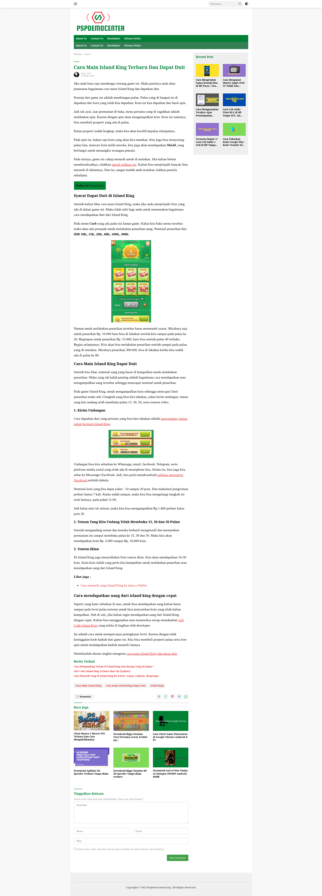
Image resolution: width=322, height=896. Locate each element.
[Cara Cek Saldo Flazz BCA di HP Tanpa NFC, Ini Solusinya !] (234, 99)
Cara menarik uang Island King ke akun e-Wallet (113, 585)
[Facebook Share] (159, 696)
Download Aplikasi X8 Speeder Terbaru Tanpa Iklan (91, 772)
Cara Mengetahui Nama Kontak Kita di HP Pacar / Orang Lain (207, 83)
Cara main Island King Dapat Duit (126, 685)
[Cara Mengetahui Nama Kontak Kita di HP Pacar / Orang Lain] (207, 70)
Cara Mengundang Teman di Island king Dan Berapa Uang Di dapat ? (114, 666)
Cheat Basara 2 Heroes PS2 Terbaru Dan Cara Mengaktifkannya (89, 736)
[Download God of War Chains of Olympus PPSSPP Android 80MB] (171, 758)
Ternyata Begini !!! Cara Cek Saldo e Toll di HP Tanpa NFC (207, 142)
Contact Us (97, 38)
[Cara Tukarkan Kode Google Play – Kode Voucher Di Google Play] (234, 129)
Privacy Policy (132, 38)
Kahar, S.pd (86, 73)
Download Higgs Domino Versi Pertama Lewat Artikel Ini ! (130, 737)
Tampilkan (97, 185)
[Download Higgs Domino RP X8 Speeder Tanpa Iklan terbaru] (131, 758)
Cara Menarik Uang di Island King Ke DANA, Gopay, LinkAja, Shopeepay (116, 675)
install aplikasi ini (124, 164)
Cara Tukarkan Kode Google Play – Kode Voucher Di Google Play (234, 142)
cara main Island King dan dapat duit (152, 653)
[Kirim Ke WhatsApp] (185, 696)
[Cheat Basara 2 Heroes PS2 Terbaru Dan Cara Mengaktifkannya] (91, 720)
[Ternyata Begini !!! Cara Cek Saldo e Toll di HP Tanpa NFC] (207, 129)
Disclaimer (113, 38)
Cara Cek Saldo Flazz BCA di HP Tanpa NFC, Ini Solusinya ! (232, 112)
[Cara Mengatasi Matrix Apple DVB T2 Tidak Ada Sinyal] (234, 70)
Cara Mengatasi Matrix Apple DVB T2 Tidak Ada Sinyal (233, 83)
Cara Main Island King (88, 685)
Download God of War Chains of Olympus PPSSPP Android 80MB (170, 773)
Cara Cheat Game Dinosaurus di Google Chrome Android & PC (170, 737)
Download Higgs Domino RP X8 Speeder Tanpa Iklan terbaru (130, 773)
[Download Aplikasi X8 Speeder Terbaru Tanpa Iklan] (91, 758)
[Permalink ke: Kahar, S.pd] (76, 74)
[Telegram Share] (179, 696)
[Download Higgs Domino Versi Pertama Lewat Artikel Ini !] (131, 721)
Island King (157, 685)
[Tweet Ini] (165, 696)
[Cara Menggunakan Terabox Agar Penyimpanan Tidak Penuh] (207, 99)
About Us (81, 38)
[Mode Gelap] (246, 4)
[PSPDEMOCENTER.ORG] (100, 21)
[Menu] (76, 4)
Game (76, 61)
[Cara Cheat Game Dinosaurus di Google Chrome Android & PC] (171, 721)
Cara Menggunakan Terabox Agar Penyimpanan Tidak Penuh (207, 112)
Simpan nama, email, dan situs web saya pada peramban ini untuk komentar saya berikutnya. (121, 849)
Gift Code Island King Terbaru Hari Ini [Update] (102, 671)
